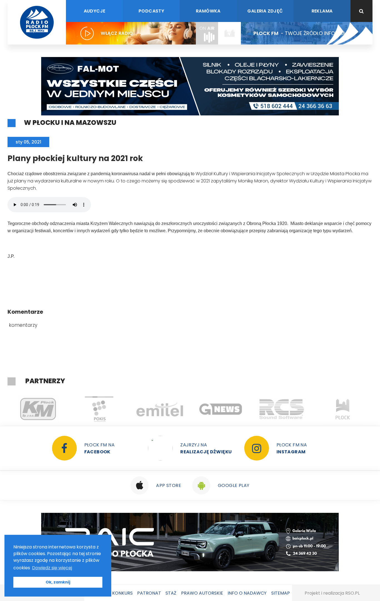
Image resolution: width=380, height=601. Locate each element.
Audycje (94, 11)
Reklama (322, 11)
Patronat (149, 593)
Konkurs (122, 593)
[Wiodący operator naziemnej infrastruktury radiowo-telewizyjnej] (159, 409)
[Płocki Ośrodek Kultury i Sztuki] (98, 409)
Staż (171, 593)
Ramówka (208, 11)
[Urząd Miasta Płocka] (342, 409)
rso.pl (352, 593)
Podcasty (151, 11)
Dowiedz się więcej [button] (52, 568)
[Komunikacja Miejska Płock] (38, 409)
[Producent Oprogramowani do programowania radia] (281, 409)
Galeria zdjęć (265, 11)
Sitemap (280, 593)
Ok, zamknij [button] (58, 582)
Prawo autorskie (202, 593)
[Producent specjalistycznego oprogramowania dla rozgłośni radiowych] (220, 409)
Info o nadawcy (247, 593)
